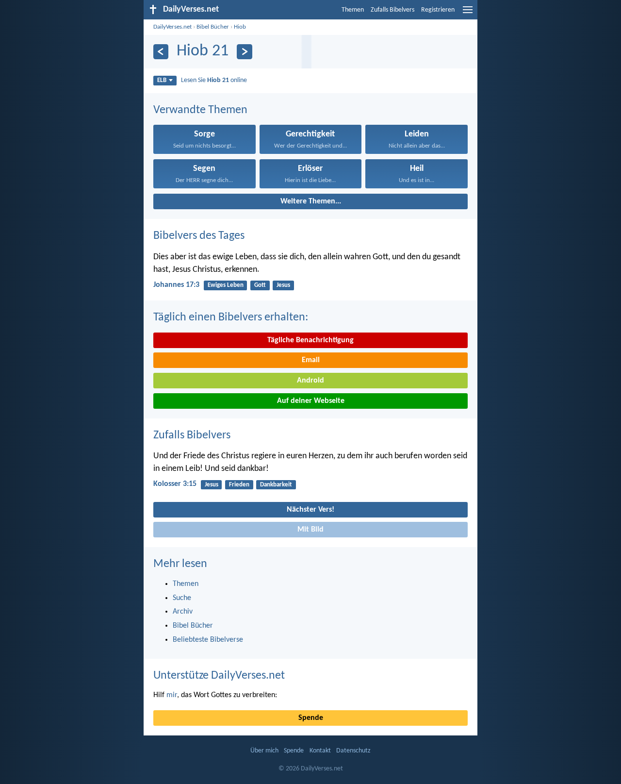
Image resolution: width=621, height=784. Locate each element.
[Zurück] (160, 51)
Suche (182, 598)
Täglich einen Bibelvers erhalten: (230, 317)
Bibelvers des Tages (199, 236)
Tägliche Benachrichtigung (310, 340)
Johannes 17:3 (176, 285)
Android (310, 380)
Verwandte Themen (200, 110)
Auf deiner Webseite (310, 401)
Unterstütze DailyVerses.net (219, 676)
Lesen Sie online (214, 80)
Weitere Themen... (310, 201)
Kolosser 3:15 (174, 484)
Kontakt (320, 750)
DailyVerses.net (172, 27)
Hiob (240, 27)
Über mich (264, 750)
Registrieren (438, 10)
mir (171, 695)
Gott (260, 285)
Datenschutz (353, 750)
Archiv (183, 612)
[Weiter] (244, 51)
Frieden (239, 485)
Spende (310, 718)
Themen (353, 10)
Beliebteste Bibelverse (208, 640)
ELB (161, 80)
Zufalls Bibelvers (392, 10)
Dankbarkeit (276, 485)
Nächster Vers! (310, 510)
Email (311, 360)
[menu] (467, 13)
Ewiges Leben (226, 285)
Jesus (283, 285)
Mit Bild (310, 530)
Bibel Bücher (212, 27)
